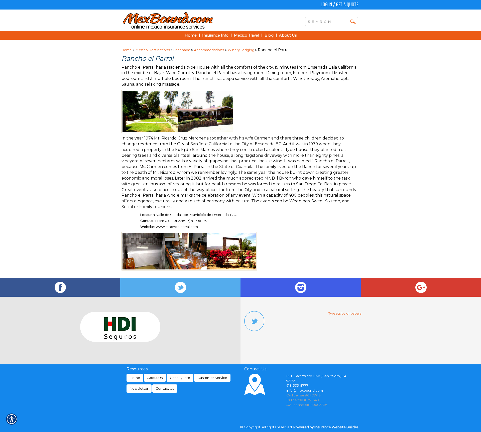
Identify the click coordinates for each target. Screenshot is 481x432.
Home (127, 50)
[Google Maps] (421, 287)
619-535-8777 (297, 385)
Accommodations (209, 50)
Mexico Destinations (153, 50)
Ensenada (181, 50)
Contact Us (165, 388)
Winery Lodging (241, 50)
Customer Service (212, 378)
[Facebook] (60, 287)
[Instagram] (300, 287)
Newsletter (139, 388)
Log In (326, 4)
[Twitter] (180, 287)
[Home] (190, 20)
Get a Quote (347, 4)
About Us (155, 378)
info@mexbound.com (304, 390)
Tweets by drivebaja (345, 313)
